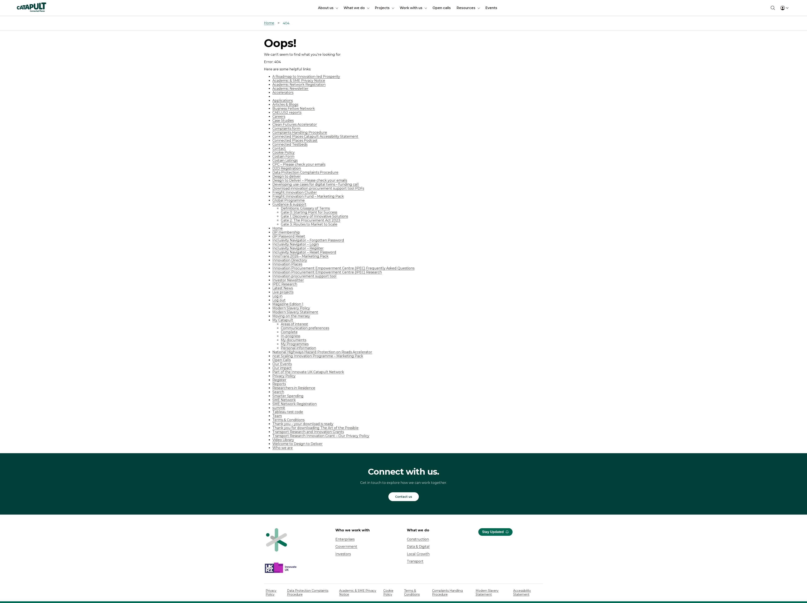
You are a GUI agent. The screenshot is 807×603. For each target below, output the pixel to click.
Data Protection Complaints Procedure (305, 172)
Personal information (298, 348)
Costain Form (283, 156)
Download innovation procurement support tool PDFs (318, 188)
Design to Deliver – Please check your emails (309, 180)
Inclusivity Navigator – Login (295, 244)
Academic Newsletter (290, 89)
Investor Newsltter (288, 280)
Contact (279, 148)
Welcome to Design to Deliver (297, 444)
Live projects (282, 292)
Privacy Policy (283, 376)
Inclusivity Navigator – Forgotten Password (308, 240)
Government (346, 547)
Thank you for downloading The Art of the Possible (315, 428)
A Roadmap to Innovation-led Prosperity (306, 77)
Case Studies (283, 120)
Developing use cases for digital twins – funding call (315, 184)
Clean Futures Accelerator (294, 124)
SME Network (284, 400)
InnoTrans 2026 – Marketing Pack (300, 256)
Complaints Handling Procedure (299, 132)
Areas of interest (294, 324)
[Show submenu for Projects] (393, 8)
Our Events (282, 364)
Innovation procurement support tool (304, 276)
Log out (279, 300)
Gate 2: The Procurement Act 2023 (310, 220)
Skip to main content (20, 5)
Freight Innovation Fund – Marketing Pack (308, 196)
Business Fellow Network (293, 109)
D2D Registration (286, 168)
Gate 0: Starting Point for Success (309, 212)
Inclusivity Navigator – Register (298, 248)
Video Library (283, 440)
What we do (354, 8)
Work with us (411, 8)
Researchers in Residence (293, 388)
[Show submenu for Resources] (478, 8)
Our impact (282, 368)
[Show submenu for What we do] (368, 8)
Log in (277, 296)
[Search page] (773, 8)
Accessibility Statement (522, 592)
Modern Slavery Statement (295, 312)
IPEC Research (284, 284)
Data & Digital (418, 547)
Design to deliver (286, 176)
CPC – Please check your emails (298, 164)
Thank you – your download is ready (302, 424)
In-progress (290, 336)
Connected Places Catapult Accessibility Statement (315, 136)
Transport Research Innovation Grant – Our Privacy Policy (320, 436)
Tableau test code (287, 412)
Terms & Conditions (288, 420)
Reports (279, 384)
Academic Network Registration (299, 85)
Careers (278, 116)
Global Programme (288, 200)
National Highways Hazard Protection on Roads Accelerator (322, 352)
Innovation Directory (289, 260)
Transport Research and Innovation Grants (308, 432)
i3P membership (286, 232)
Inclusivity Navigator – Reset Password (304, 252)
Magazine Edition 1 (287, 304)
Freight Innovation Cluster (294, 192)
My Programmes (295, 344)
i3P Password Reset (288, 236)
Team (277, 416)
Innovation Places (287, 264)
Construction (418, 539)
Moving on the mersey (291, 316)
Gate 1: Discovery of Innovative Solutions (314, 216)
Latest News (282, 288)
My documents (293, 340)
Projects (382, 8)
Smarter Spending (287, 396)
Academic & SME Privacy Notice (298, 81)
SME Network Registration (294, 404)
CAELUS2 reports (286, 113)
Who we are (282, 448)
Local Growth (418, 554)
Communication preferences (305, 328)
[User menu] (784, 8)
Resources (466, 8)
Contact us (403, 497)
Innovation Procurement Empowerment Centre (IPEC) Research (327, 272)
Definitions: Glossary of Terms (305, 208)
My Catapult (282, 320)
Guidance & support (289, 204)
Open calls (442, 8)
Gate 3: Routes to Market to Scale (309, 224)
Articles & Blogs (285, 105)
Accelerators (282, 93)
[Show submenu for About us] (336, 8)
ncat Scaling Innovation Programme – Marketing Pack (317, 356)
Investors (343, 554)
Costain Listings (285, 160)
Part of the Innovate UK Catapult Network (308, 372)
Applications (282, 101)
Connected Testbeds (289, 144)
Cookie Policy (283, 152)
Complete (289, 332)
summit (278, 408)
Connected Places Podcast (295, 140)
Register (279, 380)
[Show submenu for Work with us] (425, 8)
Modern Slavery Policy (291, 308)
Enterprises (345, 539)
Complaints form (286, 128)
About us (326, 8)
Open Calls (281, 360)
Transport (415, 561)
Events (491, 8)
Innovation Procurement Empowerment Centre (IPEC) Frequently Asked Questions (343, 268)
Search (278, 392)
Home (269, 23)
